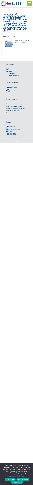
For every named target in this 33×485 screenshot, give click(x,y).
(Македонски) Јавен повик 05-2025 (15, 167)
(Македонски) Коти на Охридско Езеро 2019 (15, 348)
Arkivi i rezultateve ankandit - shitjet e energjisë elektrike (16, 262)
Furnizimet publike (15, 229)
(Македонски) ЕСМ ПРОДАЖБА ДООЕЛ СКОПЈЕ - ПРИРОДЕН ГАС (15, 297)
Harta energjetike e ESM (15, 287)
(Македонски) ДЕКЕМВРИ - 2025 (15, 274)
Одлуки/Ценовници (13, 75)
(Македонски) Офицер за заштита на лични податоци (15, 423)
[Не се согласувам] (31, 474)
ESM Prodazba (11, 291)
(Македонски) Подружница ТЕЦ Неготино (15, 430)
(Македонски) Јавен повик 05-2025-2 (15, 170)
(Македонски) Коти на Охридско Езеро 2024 (15, 368)
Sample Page (20, 143)
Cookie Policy (12, 143)
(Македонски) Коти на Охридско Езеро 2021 (15, 355)
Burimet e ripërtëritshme (15, 415)
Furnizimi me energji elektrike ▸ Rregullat (15, 397)
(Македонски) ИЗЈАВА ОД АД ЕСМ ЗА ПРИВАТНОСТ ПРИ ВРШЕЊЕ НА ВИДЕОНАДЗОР (15, 329)
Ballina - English (11, 152)
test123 (22, 145)
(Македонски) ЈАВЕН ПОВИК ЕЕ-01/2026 (15, 226)
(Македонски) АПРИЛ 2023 (15, 249)
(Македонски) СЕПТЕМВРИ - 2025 (16, 458)
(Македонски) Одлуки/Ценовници (15, 418)
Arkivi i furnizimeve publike (15, 258)
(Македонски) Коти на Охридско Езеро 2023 (15, 364)
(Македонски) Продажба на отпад (15, 451)
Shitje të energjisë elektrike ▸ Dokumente (15, 392)
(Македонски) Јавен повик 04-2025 (15, 165)
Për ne (15, 322)
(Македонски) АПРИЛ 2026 (15, 252)
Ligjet (20, 322)
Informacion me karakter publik (15, 147)
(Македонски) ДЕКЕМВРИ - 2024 (15, 271)
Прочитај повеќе (17, 482)
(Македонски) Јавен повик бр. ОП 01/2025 (16, 206)
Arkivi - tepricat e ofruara (15, 254)
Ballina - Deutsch (18, 150)
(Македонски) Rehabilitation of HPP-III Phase (16, 157)
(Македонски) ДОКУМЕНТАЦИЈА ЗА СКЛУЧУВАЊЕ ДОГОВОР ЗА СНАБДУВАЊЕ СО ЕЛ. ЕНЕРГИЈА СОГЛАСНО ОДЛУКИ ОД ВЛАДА (15, 282)
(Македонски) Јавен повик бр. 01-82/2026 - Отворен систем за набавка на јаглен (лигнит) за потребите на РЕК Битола (16, 195)
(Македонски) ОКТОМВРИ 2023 (15, 420)
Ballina (10, 150)
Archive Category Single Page (16, 141)
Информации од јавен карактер (15, 106)
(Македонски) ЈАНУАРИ (15, 236)
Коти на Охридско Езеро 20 (15, 351)
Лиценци (10, 71)
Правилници (11, 73)
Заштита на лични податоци (14, 104)
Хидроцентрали (12, 87)
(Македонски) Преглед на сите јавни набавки (15, 439)
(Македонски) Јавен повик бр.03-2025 (16, 223)
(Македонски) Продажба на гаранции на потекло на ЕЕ (15, 443)
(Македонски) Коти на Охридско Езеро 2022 (15, 359)
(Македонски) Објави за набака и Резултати (16, 408)
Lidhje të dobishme (15, 336)
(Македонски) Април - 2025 (15, 247)
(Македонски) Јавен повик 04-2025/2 (15, 163)
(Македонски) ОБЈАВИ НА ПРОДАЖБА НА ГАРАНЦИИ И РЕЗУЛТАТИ (16, 412)
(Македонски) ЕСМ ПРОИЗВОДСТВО (15, 311)
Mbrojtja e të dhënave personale (15, 325)
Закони (10, 69)
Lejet (9, 376)
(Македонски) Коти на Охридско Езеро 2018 (15, 344)
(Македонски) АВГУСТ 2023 (15, 245)
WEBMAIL (10, 131)
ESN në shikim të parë (15, 294)
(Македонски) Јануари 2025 (15, 234)
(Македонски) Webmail (15, 161)
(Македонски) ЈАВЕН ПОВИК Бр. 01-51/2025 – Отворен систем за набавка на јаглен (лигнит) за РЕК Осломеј (16, 187)
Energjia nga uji (20, 289)
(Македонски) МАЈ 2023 (17, 376)
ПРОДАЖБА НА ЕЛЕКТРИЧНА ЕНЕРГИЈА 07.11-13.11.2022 (15, 301)
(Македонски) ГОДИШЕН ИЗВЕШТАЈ (15, 267)
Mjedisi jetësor (19, 320)
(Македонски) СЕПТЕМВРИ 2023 (15, 460)
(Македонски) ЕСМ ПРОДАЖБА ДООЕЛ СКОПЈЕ (15, 306)
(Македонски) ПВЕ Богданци (16, 427)
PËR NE (11, 322)
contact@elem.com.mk (14, 129)
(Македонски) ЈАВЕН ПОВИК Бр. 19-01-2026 (15, 202)
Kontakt (22, 334)
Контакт (9, 122)
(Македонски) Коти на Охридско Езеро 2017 (15, 339)
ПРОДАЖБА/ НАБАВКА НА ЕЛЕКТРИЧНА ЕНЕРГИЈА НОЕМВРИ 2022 (16, 387)
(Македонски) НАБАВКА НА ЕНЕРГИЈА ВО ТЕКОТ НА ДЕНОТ (16, 401)
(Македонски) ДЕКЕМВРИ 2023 (15, 276)
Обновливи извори (13, 92)
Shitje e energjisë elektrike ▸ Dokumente (15, 448)
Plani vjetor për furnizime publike (15, 269)
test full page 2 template (13, 145)
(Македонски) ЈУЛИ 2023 (15, 240)
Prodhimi (15, 453)
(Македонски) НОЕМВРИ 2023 (16, 404)
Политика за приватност (13, 110)
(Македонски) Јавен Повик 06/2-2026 (15, 174)
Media (22, 378)
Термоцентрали (12, 90)
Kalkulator (16, 334)
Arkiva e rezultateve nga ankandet (16, 265)
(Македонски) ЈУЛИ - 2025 (15, 238)
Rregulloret (15, 435)
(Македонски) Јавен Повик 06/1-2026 (15, 172)
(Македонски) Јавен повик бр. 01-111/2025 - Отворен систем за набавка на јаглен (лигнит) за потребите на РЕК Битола (16, 180)
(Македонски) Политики (15, 433)
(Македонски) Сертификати (15, 462)
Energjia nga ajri (11, 289)
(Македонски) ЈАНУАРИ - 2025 (16, 232)
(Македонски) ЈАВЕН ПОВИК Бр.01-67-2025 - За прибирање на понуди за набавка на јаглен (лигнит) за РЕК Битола (16, 213)
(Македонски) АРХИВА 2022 (15, 256)
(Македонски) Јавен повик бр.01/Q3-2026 (15, 219)
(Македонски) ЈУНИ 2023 (15, 243)
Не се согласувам (22, 479)
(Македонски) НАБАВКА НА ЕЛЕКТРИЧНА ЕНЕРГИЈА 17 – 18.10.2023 (15, 381)
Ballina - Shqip (20, 152)
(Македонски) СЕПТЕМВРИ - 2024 (16, 455)
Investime (9, 334)
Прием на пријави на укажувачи (15, 108)
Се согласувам (10, 479)
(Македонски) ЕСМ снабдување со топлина (15, 317)
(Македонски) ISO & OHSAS (15, 154)
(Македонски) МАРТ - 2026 (13, 378)
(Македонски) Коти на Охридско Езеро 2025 (15, 372)
